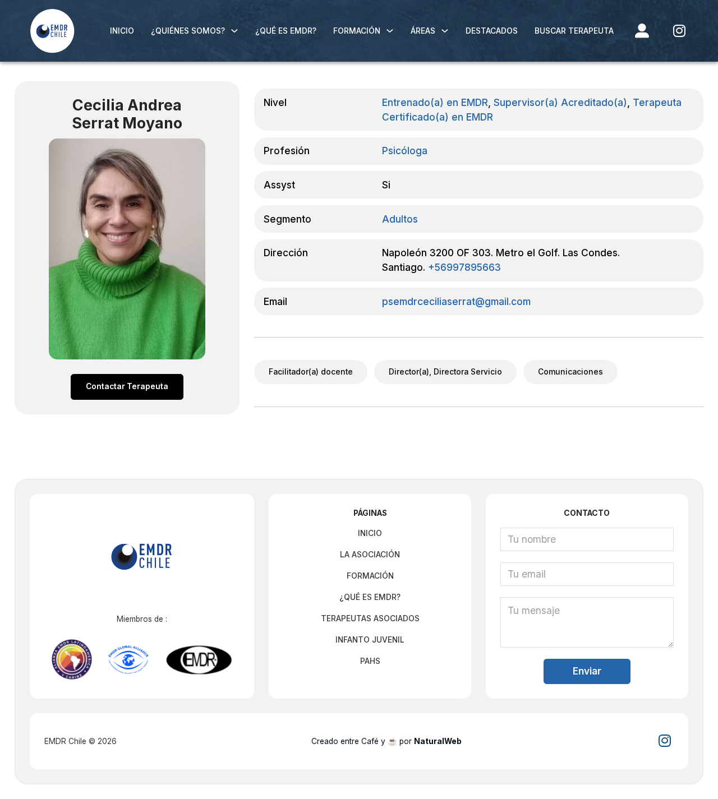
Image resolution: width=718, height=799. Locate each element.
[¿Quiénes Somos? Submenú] (234, 31)
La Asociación (370, 554)
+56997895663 (464, 267)
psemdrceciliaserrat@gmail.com (456, 301)
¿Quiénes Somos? (188, 30)
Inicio (122, 30)
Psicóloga (404, 150)
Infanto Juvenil (369, 639)
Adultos (400, 219)
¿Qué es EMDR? (285, 30)
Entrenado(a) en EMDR (435, 102)
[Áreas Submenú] (445, 31)
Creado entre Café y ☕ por (386, 741)
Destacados (492, 30)
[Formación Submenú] (390, 31)
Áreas (423, 30)
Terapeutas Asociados (370, 618)
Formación (356, 30)
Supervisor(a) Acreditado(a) (560, 102)
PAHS (370, 661)
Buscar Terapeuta (574, 30)
